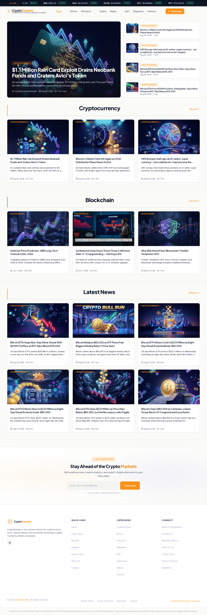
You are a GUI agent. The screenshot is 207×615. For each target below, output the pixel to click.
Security (120, 574)
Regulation (138, 11)
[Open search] (197, 11)
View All (193, 109)
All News (193, 292)
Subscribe (130, 485)
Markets (152, 11)
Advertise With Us (170, 540)
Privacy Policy (168, 554)
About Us (75, 561)
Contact (75, 568)
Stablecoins (122, 561)
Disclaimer (166, 568)
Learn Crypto (77, 554)
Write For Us (168, 547)
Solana (103, 11)
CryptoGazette (22, 599)
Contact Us (167, 534)
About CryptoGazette (172, 527)
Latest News (77, 534)
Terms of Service (170, 561)
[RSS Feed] (10, 542)
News (59, 11)
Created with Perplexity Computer (185, 601)
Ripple (113, 11)
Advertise (176, 11)
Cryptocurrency (22, 63)
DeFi (127, 11)
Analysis (75, 547)
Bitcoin (73, 11)
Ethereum (86, 11)
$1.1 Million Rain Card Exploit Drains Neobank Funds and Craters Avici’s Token (63, 72)
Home (74, 527)
